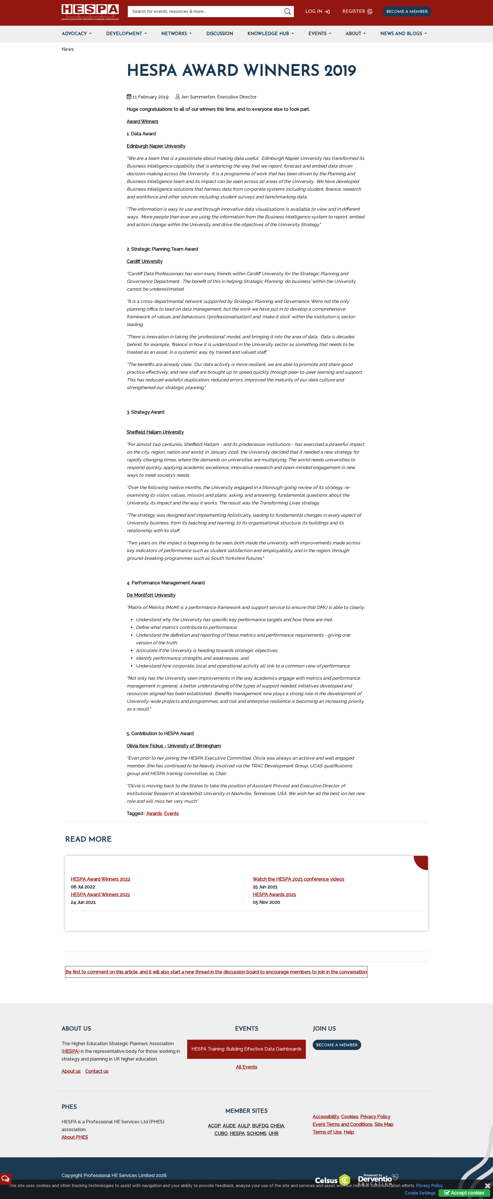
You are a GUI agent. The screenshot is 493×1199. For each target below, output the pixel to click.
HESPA (70, 1051)
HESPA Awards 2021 (274, 894)
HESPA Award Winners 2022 (100, 879)
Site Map (384, 1124)
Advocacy (75, 34)
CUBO (221, 1133)
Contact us (96, 1071)
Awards (154, 813)
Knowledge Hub (268, 34)
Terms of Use (327, 1132)
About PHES (75, 1137)
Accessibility (326, 1116)
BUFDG (260, 1125)
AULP (244, 1125)
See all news (408, 919)
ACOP (214, 1125)
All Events (246, 1067)
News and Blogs (401, 34)
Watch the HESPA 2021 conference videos (298, 879)
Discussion (219, 34)
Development (125, 34)
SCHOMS (256, 1133)
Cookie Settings (420, 1193)
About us (71, 1071)
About (354, 34)
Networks (174, 34)
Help (349, 1132)
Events (318, 34)
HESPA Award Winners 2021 (100, 894)
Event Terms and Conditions (343, 1124)
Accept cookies (467, 1193)
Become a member (407, 12)
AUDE (229, 1125)
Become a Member (337, 1045)
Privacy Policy (375, 1116)
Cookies (349, 1116)
